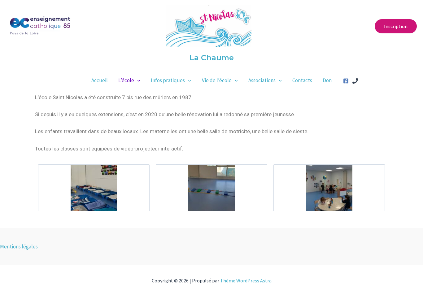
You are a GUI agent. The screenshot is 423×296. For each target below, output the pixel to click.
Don (327, 80)
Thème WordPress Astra (246, 280)
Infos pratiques (168, 80)
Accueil (99, 80)
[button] (396, 26)
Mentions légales (19, 246)
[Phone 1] (355, 81)
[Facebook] (346, 81)
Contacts (302, 80)
